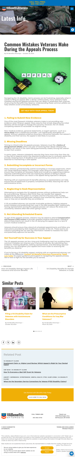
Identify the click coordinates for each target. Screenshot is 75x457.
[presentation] (19, 298)
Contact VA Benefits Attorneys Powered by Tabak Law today (35, 255)
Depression (14, 377)
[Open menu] (72, 8)
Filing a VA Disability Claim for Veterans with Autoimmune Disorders (18, 316)
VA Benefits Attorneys (13, 53)
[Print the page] (19, 342)
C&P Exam (7, 369)
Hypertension (25, 377)
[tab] (33, 331)
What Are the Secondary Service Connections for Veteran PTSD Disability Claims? (35, 381)
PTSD (45, 377)
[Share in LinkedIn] (13, 342)
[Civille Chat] (72, 454)
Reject (47, 452)
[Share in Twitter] (8, 342)
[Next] (69, 308)
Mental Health (36, 377)
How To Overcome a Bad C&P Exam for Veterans (22, 372)
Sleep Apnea (52, 377)
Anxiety (6, 377)
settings (23, 452)
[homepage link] (12, 416)
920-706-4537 (37, 4)
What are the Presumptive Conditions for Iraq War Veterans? (54, 316)
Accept (47, 448)
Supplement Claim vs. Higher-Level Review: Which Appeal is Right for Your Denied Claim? (36, 364)
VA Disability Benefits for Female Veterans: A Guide (60, 268)
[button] (72, 29)
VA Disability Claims (11, 361)
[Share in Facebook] (3, 342)
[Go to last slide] (5, 308)
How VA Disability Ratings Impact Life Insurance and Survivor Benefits (17, 268)
